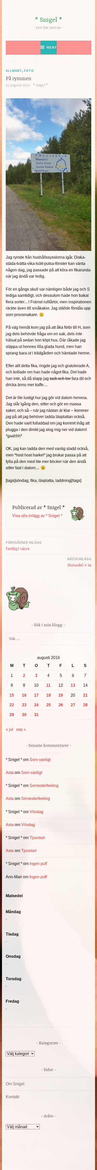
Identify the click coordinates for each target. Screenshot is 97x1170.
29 (11, 715)
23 (24, 705)
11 (48, 685)
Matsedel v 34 (79, 562)
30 (24, 715)
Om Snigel (15, 1084)
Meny (52, 47)
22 (11, 705)
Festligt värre (24, 545)
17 (36, 695)
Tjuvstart (37, 838)
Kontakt (12, 1097)
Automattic (58, 1161)
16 (24, 695)
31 (36, 715)
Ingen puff (38, 863)
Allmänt (14, 70)
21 (85, 695)
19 (60, 695)
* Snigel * (48, 20)
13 (73, 685)
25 (48, 705)
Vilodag (36, 812)
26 (60, 705)
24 (36, 705)
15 (11, 695)
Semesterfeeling (44, 785)
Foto (29, 70)
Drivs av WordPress (38, 1155)
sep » (21, 729)
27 (73, 705)
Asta (10, 772)
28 (85, 705)
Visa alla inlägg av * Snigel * (37, 516)
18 (48, 695)
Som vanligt (40, 759)
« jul (9, 729)
